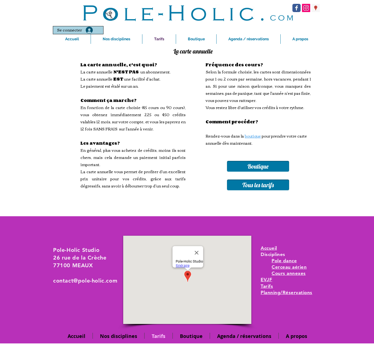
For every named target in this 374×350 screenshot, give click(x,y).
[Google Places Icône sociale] (316, 8)
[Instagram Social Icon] (306, 8)
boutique (253, 136)
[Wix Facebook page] (296, 8)
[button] (196, 39)
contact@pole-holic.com (85, 280)
